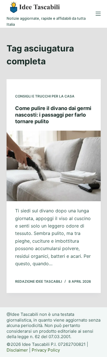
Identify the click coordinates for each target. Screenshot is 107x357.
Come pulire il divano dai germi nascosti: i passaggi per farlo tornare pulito (53, 115)
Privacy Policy (46, 350)
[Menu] (98, 13)
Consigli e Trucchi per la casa (44, 96)
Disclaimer (17, 350)
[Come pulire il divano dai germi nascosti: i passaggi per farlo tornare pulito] (54, 166)
